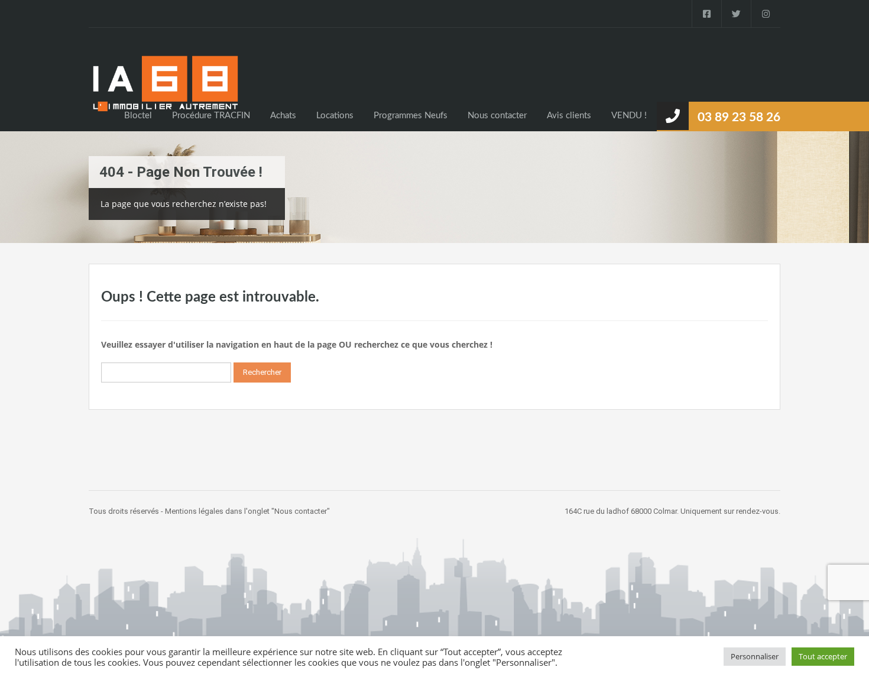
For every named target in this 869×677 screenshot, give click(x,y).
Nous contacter (497, 115)
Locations (335, 115)
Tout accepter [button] (823, 656)
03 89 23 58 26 (739, 117)
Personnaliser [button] (755, 656)
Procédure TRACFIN (211, 115)
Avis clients (569, 115)
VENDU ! (629, 115)
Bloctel (138, 115)
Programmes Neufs (411, 115)
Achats (283, 115)
